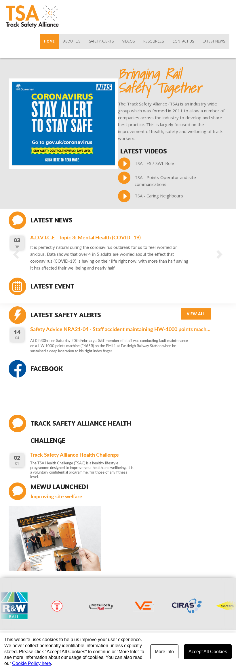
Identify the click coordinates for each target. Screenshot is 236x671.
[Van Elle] (128, 606)
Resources (153, 41)
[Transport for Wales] (42, 606)
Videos (128, 41)
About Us (71, 41)
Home (49, 41)
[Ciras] (171, 606)
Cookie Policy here (31, 663)
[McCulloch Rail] (85, 606)
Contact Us (183, 41)
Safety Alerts (101, 41)
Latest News (214, 41)
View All (196, 313)
